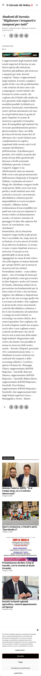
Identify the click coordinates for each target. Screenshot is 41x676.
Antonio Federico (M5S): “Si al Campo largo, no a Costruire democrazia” (17, 491)
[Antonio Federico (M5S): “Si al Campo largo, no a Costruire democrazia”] (20, 475)
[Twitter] (16, 35)
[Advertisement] (20, 431)
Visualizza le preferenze (20, 668)
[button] (38, 630)
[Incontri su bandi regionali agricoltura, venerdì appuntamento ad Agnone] (20, 588)
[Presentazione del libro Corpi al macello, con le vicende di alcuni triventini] (20, 549)
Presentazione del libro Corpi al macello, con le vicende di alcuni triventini (18, 565)
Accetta (20, 656)
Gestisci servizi (20, 650)
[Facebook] (11, 35)
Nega (20, 662)
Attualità (5, 28)
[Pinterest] (21, 35)
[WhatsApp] (26, 35)
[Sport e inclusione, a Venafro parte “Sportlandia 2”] (20, 513)
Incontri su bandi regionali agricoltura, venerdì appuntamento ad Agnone (19, 604)
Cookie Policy (18, 673)
